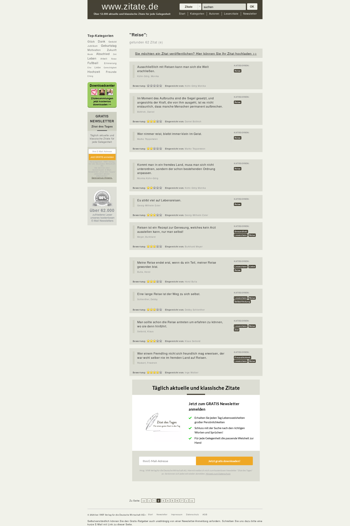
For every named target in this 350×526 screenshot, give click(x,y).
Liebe (252, 266)
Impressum (176, 514)
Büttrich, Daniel (145, 111)
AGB (205, 514)
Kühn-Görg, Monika (148, 76)
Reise (238, 70)
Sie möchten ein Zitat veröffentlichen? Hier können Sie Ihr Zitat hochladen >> (196, 53)
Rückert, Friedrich (147, 362)
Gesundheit (241, 231)
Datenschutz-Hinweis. (102, 178)
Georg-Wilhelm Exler (149, 205)
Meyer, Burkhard (146, 236)
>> (191, 500)
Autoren (214, 13)
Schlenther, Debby (147, 299)
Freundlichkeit (242, 357)
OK (252, 6)
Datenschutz (192, 514)
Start (182, 13)
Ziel (237, 329)
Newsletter (250, 13)
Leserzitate (231, 13)
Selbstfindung (242, 301)
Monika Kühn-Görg (147, 178)
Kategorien (197, 13)
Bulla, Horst (143, 271)
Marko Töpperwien (147, 138)
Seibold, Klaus (145, 331)
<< (144, 500)
